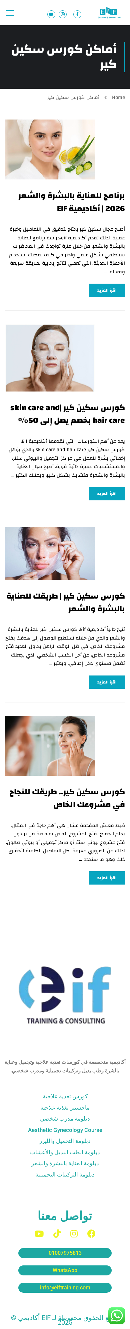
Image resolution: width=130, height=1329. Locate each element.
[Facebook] (91, 1233)
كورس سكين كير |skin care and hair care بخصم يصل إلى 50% (67, 414)
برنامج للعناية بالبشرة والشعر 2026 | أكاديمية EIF (71, 202)
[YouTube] (39, 1233)
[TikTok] (57, 1233)
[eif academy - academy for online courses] (109, 13)
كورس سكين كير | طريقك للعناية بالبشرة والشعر (65, 603)
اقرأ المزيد (107, 290)
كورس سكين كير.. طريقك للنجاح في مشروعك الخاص (67, 798)
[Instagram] (74, 1233)
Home (118, 97)
